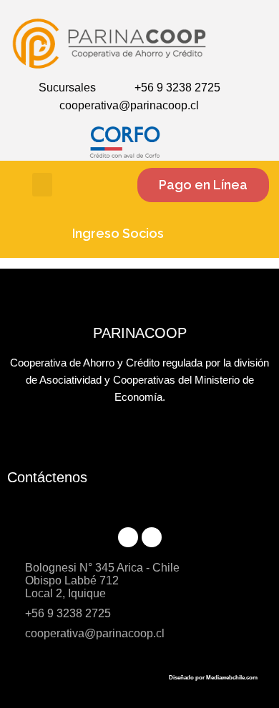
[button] (42, 184)
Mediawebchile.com (232, 677)
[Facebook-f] (128, 537)
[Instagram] (152, 537)
